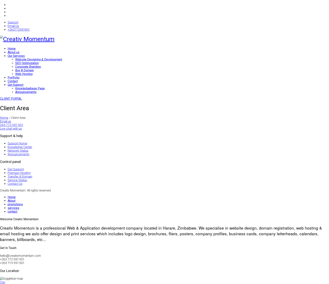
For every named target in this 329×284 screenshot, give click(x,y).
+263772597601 (19, 29)
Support (13, 22)
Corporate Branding (28, 67)
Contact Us (15, 184)
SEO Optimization (27, 63)
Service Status (17, 180)
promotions (15, 204)
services (13, 208)
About (11, 201)
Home (12, 48)
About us (13, 52)
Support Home (17, 143)
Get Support (15, 85)
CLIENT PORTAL (11, 99)
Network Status (18, 150)
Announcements (26, 92)
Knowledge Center (20, 147)
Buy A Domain (24, 70)
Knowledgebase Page (30, 88)
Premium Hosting (19, 173)
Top (2, 282)
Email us (5, 121)
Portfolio (13, 77)
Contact (13, 81)
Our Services (16, 56)
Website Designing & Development (38, 59)
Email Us (13, 26)
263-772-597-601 (11, 125)
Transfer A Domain (20, 176)
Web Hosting (24, 74)
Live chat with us (11, 128)
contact (12, 211)
